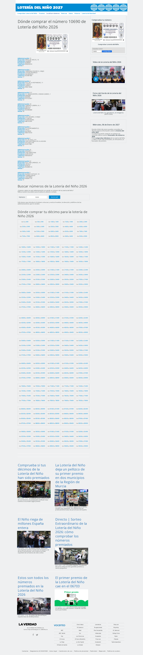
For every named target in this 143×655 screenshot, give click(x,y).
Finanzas (98, 639)
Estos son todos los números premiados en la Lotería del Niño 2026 (33, 586)
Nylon (116, 636)
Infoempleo (98, 633)
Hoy (62, 636)
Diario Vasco (80, 624)
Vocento (59, 625)
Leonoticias (98, 624)
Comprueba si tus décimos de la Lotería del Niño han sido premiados (33, 471)
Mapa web (102, 651)
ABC (62, 630)
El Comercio (80, 627)
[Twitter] (37, 635)
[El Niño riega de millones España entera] (34, 539)
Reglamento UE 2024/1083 (39, 651)
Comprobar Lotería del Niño (108, 44)
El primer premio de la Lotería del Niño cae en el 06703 (71, 581)
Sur (80, 633)
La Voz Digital (80, 642)
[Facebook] (33, 635)
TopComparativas (116, 642)
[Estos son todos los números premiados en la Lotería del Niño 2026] (34, 606)
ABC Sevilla (62, 633)
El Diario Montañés (80, 639)
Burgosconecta (98, 627)
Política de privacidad (81, 651)
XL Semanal (116, 630)
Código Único (116, 633)
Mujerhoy (116, 627)
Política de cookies (113, 651)
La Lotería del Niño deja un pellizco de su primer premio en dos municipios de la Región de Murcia (70, 475)
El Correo (62, 639)
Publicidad (93, 651)
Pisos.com (116, 624)
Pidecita (116, 639)
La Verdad (28, 624)
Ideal (80, 630)
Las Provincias (80, 636)
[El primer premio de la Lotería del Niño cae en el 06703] (72, 598)
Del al (24, 222)
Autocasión (98, 642)
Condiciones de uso (65, 651)
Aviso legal (53, 651)
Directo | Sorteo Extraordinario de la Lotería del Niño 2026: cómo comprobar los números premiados (71, 532)
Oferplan (98, 645)
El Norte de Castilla (62, 645)
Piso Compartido (98, 630)
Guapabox (98, 636)
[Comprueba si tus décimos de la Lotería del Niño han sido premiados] (34, 489)
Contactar (25, 651)
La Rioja (62, 642)
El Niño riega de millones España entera (31, 523)
